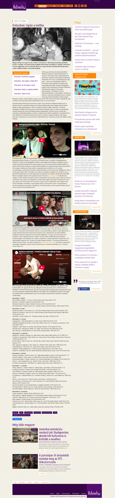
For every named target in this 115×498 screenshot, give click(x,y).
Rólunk (29, 482)
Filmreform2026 (81, 212)
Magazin (42, 6)
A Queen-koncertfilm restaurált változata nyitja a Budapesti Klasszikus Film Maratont (86, 193)
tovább (42, 450)
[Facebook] (75, 6)
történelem (37, 412)
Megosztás (18, 419)
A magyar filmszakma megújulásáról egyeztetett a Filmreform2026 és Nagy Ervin (86, 248)
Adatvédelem (45, 482)
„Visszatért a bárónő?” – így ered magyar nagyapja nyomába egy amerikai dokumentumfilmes (86, 53)
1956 (55, 412)
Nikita (80, 285)
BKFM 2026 (79, 137)
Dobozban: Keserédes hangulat (24, 77)
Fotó (70, 6)
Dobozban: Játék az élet (22, 94)
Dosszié (58, 6)
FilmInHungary (66, 493)
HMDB (58, 493)
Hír (36, 6)
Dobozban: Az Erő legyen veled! (24, 85)
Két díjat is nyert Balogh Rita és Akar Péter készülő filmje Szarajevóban (86, 36)
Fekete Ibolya (28, 412)
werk (21, 412)
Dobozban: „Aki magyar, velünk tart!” (26, 81)
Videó (65, 6)
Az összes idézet (95, 289)
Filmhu (52, 493)
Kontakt (36, 482)
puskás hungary (47, 412)
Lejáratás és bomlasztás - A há (21, 415)
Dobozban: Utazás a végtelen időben (26, 89)
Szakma (83, 493)
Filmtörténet (75, 493)
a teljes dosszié (96, 133)
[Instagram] (82, 6)
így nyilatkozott (52, 176)
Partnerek (22, 482)
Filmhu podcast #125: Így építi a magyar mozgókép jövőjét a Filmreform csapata (86, 264)
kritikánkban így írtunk (47, 242)
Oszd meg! (84, 289)
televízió (15, 412)
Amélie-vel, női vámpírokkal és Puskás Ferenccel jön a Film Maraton (86, 184)
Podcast (50, 6)
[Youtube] (79, 6)
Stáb (15, 482)
